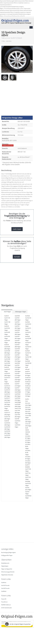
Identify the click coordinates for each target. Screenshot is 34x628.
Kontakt (17, 257)
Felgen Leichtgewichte (6, 569)
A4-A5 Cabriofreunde (6, 607)
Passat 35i (3, 599)
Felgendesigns (4, 566)
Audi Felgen (7, 311)
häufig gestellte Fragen (6, 555)
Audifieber (3, 591)
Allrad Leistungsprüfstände (7, 572)
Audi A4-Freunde (5, 585)
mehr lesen (17, 229)
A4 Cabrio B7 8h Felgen (27, 452)
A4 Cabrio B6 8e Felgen (27, 446)
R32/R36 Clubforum (6, 604)
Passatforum (4, 602)
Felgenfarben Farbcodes (7, 574)
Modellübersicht (5, 563)
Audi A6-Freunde (5, 588)
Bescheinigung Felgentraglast (8, 552)
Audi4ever (3, 582)
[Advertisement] (17, 99)
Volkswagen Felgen (20, 311)
